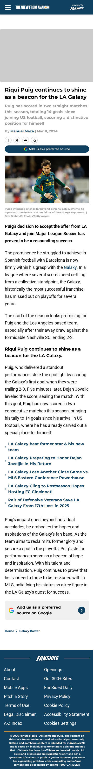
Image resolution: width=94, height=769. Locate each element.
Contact (11, 678)
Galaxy (70, 267)
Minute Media (28, 735)
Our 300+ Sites (58, 678)
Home (9, 631)
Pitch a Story (16, 696)
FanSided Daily (58, 687)
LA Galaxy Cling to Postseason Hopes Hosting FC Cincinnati (46, 489)
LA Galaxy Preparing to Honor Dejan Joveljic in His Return (45, 461)
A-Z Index (13, 723)
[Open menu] (8, 7)
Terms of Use (16, 705)
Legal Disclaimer (20, 714)
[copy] (34, 140)
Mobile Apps (16, 687)
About (9, 669)
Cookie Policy (57, 705)
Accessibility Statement (66, 714)
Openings (53, 669)
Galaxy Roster (29, 631)
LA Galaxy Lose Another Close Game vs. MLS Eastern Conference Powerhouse (48, 475)
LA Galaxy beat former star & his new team (46, 447)
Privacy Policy (57, 696)
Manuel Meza (22, 131)
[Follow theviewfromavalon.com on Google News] (81, 610)
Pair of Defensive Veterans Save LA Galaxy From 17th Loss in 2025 (43, 503)
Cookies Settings (60, 723)
